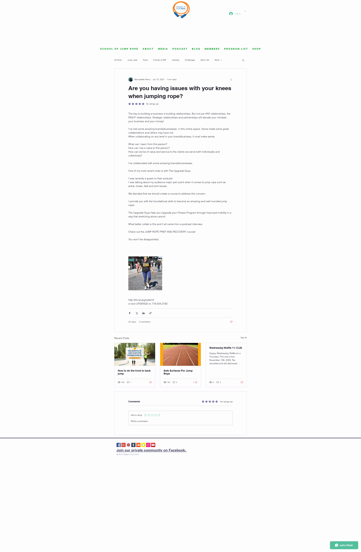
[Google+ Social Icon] (123, 445)
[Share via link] (150, 313)
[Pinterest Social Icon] (128, 445)
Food (145, 60)
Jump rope (132, 60)
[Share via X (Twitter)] (136, 313)
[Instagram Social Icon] (148, 445)
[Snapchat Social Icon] (143, 445)
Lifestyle (175, 60)
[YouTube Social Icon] (153, 445)
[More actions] (231, 79)
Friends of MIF (159, 60)
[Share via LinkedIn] (143, 313)
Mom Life (205, 60)
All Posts (118, 60)
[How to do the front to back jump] (134, 354)
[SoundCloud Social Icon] (138, 445)
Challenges (190, 60)
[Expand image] (145, 273)
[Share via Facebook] (129, 313)
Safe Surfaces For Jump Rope (178, 372)
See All (244, 337)
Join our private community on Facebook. (151, 450)
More (217, 60)
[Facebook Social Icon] (118, 445)
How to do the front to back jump (134, 372)
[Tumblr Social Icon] (133, 445)
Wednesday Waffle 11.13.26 (225, 347)
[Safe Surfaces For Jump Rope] (180, 354)
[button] (245, 11)
